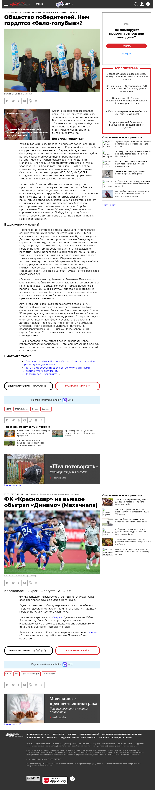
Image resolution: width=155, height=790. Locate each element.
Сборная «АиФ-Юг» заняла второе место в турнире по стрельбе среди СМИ (33, 433)
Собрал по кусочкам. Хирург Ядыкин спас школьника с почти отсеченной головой (132, 183)
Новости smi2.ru (14, 485)
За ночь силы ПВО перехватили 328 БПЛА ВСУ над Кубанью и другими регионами (127, 89)
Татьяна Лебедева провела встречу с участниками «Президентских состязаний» (56, 369)
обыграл (56, 617)
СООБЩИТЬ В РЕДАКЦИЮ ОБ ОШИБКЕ (115, 738)
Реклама (72, 734)
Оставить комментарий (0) (77, 386)
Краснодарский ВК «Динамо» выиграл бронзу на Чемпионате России (80, 433)
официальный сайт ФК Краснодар (20, 576)
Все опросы (126, 54)
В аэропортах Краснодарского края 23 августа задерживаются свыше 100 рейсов (127, 76)
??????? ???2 (109, 205)
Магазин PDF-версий (89, 734)
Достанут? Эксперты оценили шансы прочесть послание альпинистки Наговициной (132, 153)
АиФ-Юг (28, 94)
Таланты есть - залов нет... (42, 374)
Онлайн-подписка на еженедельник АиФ (122, 734)
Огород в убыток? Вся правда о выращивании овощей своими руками (126, 125)
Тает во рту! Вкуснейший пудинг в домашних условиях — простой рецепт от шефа (131, 501)
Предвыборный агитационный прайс (78, 738)
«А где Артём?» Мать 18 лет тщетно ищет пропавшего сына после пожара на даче (131, 163)
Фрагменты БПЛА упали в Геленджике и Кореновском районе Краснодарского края (126, 101)
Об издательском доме (37, 734)
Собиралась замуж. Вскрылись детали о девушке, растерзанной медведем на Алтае (131, 531)
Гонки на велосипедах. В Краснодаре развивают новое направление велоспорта (31, 442)
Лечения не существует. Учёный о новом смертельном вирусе (131, 172)
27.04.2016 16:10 (11, 12)
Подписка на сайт (35, 738)
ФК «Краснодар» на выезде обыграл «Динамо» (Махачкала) (126, 112)
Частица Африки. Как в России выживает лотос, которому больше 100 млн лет (132, 511)
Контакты (51, 738)
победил (91, 632)
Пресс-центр (58, 734)
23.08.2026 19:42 (11, 494)
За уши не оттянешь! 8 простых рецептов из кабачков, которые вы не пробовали (133, 541)
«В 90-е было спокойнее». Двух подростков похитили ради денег (131, 520)
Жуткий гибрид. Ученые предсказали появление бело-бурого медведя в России (133, 143)
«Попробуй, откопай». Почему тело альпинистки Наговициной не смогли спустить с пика (132, 193)
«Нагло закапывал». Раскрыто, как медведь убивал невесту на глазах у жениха (132, 551)
